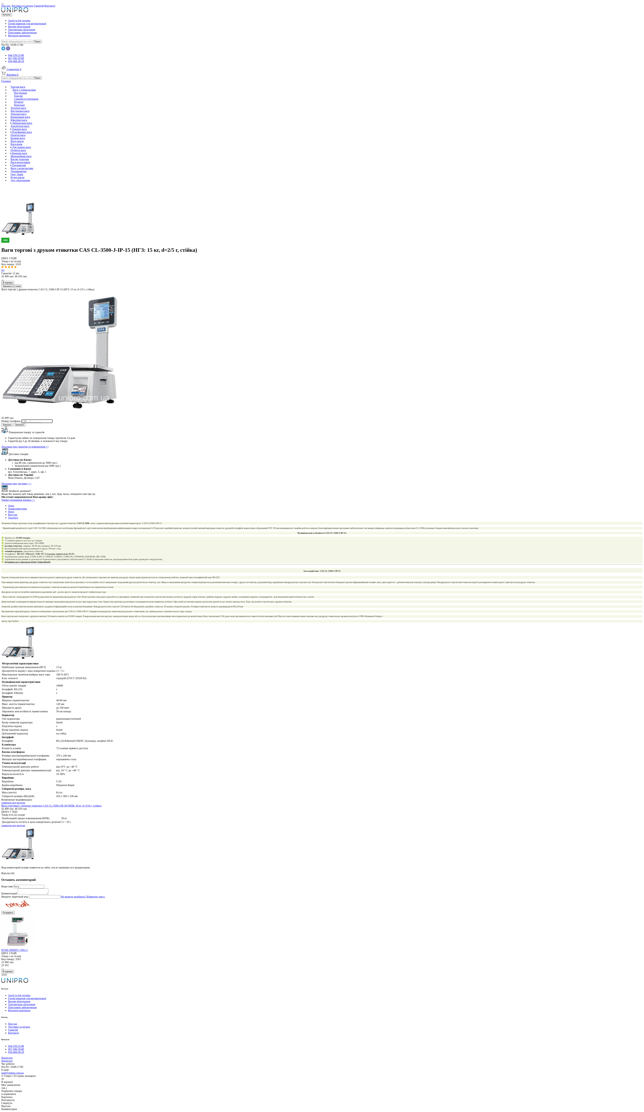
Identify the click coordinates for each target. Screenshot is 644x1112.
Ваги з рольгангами (22, 168)
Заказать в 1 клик (12, 286)
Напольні (19, 105)
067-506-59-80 (16, 58)
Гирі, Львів (17, 174)
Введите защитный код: (15, 896)
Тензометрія (18, 165)
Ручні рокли (17, 177)
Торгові (18, 95)
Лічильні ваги (18, 114)
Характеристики (17, 508)
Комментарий (9, 893)
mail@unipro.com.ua (12, 1072)
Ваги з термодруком (24, 89)
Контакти (13, 1032)
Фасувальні (20, 92)
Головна (6, 81)
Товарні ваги (19, 129)
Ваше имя (7, 886)
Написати (7, 1057)
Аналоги (13, 517)
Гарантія (13, 1029)
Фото (11, 511)
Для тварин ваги (21, 147)
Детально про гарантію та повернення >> (25, 446)
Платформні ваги (21, 132)
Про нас (12, 1023)
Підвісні (18, 102)
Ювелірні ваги (19, 120)
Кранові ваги (19, 153)
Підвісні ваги (18, 150)
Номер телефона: (11, 421)
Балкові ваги (18, 138)
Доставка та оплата (19, 1026)
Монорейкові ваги (21, 156)
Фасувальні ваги (20, 111)
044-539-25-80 (16, 55)
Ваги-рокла (17, 141)
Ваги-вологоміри (20, 162)
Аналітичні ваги (20, 126)
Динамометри (18, 171)
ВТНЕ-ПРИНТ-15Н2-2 (14, 950)
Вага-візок (16, 144)
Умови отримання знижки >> (18, 500)
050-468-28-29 (16, 61)
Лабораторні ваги (21, 123)
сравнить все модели (13, 802)
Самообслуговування (26, 98)
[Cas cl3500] (322, 239)
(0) (2, 270)
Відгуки (12, 514)
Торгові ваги (18, 86)
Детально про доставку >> (16, 483)
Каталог (7, 14)
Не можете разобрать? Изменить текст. (83, 896)
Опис (11, 505)
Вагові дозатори (20, 159)
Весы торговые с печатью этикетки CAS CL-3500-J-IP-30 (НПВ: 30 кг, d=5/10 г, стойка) (51, 805)
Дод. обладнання (20, 180)
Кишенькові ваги (20, 117)
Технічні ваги (18, 108)
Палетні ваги (18, 135)
